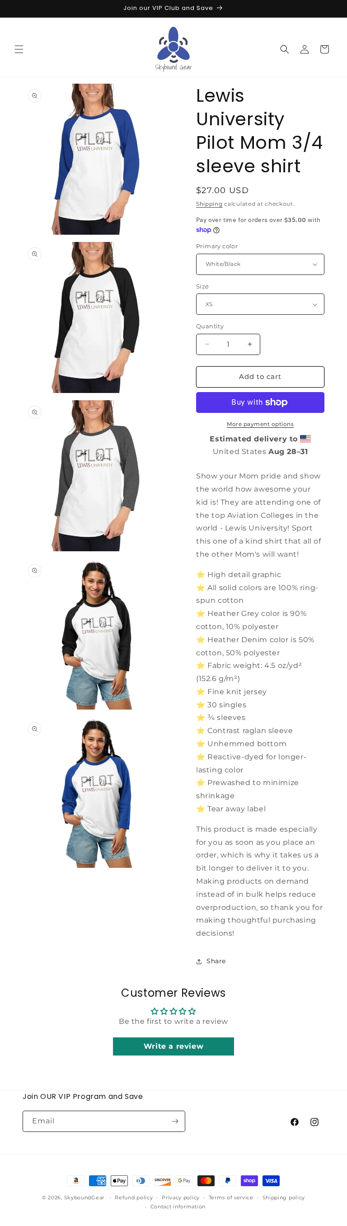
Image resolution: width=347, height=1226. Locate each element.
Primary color (217, 246)
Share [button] (216, 961)
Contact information (178, 1206)
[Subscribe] (175, 1121)
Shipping (209, 203)
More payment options (260, 424)
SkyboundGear (84, 1197)
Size (202, 286)
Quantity (210, 326)
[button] (19, 49)
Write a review (173, 1046)
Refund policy (134, 1197)
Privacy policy (181, 1197)
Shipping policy (284, 1197)
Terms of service (231, 1197)
